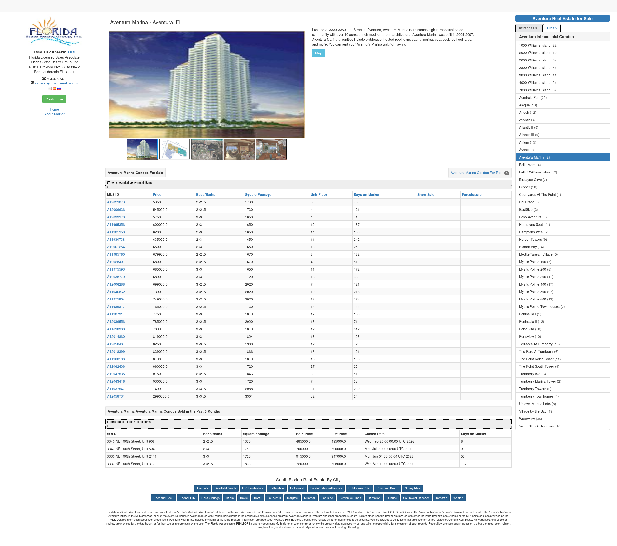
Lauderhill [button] (274, 498)
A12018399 (116, 351)
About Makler (54, 114)
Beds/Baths (205, 194)
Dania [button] (230, 498)
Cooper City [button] (187, 498)
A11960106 (116, 358)
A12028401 (116, 261)
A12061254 (116, 246)
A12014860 (116, 336)
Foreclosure (472, 194)
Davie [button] (244, 498)
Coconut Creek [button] (163, 498)
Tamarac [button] (441, 498)
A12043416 (116, 381)
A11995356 (116, 224)
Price (157, 194)
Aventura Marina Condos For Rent (477, 172)
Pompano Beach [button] (388, 488)
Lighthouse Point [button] (359, 488)
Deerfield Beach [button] (225, 488)
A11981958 (116, 231)
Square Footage (258, 194)
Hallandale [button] (276, 488)
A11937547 (116, 388)
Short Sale (425, 194)
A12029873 (116, 202)
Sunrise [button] (392, 498)
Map (318, 53)
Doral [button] (257, 498)
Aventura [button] (202, 488)
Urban (552, 28)
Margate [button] (292, 498)
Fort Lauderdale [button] (252, 488)
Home (54, 109)
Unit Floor (319, 194)
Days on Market (366, 194)
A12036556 (116, 321)
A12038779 (116, 276)
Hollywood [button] (297, 488)
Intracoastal (529, 28)
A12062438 (116, 366)
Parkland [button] (327, 498)
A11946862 (116, 291)
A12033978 (116, 216)
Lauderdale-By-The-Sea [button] (326, 488)
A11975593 (116, 269)
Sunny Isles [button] (412, 488)
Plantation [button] (374, 498)
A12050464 (116, 343)
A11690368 (116, 328)
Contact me (54, 99)
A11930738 (116, 239)
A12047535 (116, 373)
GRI (71, 52)
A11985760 (116, 254)
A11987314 (116, 314)
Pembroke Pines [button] (350, 498)
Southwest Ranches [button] (416, 498)
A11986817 (116, 306)
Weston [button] (458, 498)
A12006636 (116, 209)
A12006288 (116, 284)
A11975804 (116, 299)
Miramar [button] (309, 498)
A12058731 (116, 396)
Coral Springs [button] (210, 498)
